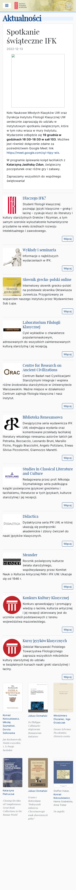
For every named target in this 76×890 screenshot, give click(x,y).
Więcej (68, 238)
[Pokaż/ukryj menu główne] (7, 5)
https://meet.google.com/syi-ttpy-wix (33, 153)
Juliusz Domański (37, 715)
